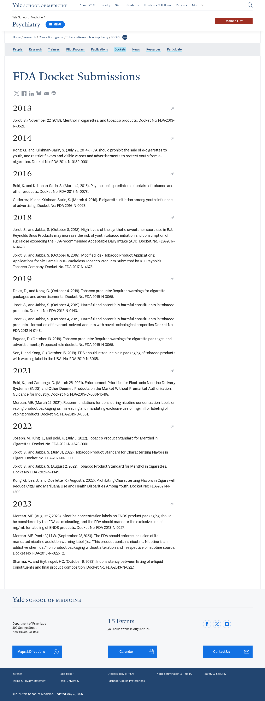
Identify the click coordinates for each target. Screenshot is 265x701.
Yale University (69, 681)
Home (17, 37)
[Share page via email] (46, 93)
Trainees (54, 49)
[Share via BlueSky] (38, 93)
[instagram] (227, 624)
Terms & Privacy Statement (29, 681)
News (136, 49)
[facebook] (207, 624)
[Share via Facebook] (24, 93)
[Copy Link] (172, 108)
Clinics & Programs (51, 37)
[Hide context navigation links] (124, 37)
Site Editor (66, 674)
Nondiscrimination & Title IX (174, 674)
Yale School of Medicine (27, 17)
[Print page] (53, 93)
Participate (174, 49)
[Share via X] (16, 93)
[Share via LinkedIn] (31, 93)
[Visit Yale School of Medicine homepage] (46, 600)
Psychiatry (26, 24)
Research (29, 37)
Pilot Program (75, 49)
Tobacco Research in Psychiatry (87, 37)
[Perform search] (250, 5)
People (17, 49)
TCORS (115, 37)
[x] (217, 624)
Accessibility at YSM (121, 674)
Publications (99, 49)
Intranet (17, 674)
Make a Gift (234, 21)
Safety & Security (215, 674)
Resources (153, 49)
